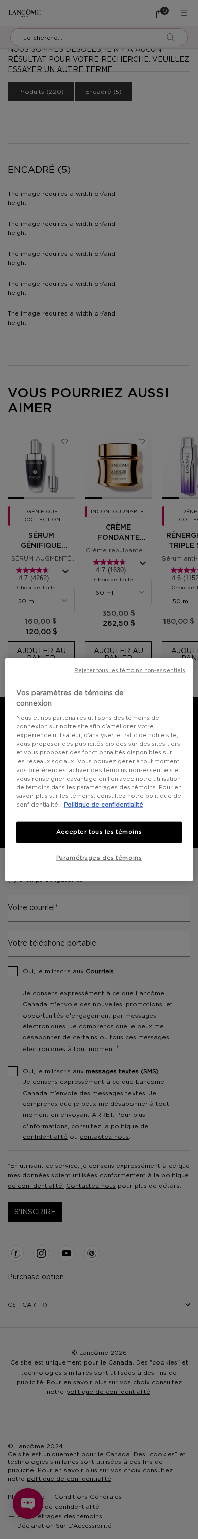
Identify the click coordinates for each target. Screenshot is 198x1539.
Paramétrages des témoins (99, 857)
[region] (99, 769)
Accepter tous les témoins (99, 832)
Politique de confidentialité (103, 804)
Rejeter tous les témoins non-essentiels (129, 670)
